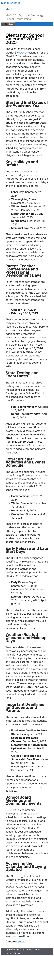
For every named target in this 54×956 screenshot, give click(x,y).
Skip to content (10, 2)
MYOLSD (10, 9)
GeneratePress (14, 953)
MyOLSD (21, 52)
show (21, 941)
